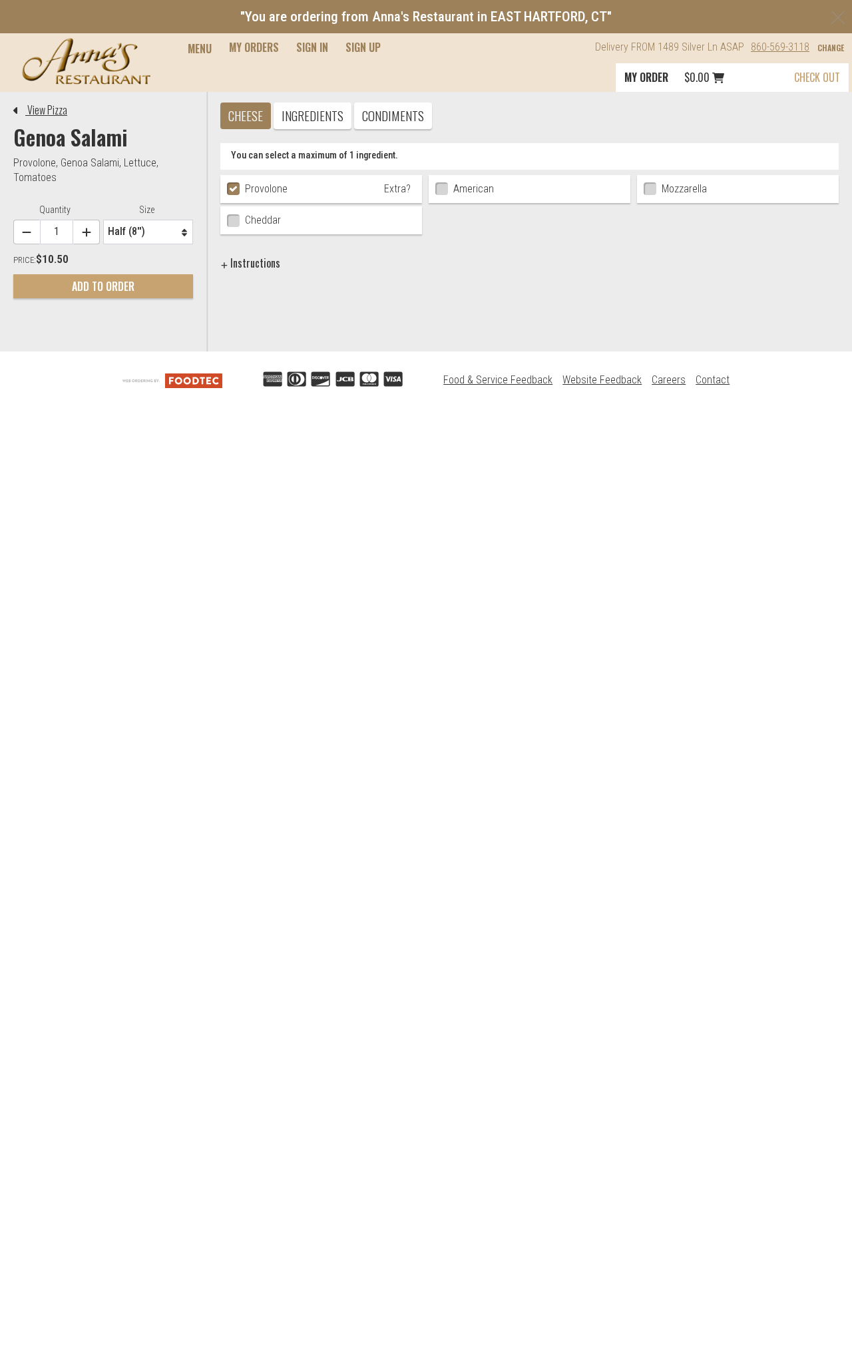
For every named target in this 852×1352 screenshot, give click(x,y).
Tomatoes (35, 177)
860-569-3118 (780, 47)
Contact (713, 379)
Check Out (817, 77)
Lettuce (140, 162)
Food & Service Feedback (497, 379)
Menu (200, 49)
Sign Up (363, 47)
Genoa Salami (90, 162)
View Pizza (46, 110)
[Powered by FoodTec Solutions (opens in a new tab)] (172, 379)
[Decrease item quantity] (26, 232)
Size (146, 209)
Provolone (34, 162)
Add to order (103, 286)
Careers (669, 379)
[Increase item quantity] (86, 232)
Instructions (254, 263)
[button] (86, 61)
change (830, 47)
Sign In (312, 47)
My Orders (254, 47)
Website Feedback (602, 379)
